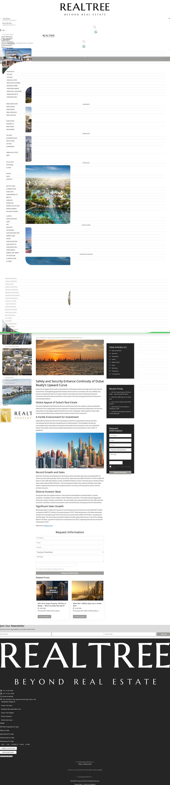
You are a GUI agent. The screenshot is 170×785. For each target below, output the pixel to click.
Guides (113, 359)
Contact (5, 405)
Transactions (115, 371)
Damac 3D (114, 353)
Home (37, 337)
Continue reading (43, 616)
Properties (6, 18)
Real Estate (43, 337)
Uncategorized (116, 374)
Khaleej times (48, 525)
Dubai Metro (115, 356)
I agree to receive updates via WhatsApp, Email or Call (51, 569)
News (113, 365)
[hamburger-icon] (169, 18)
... (99, 611)
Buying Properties (116, 350)
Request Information (69, 573)
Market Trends (115, 362)
